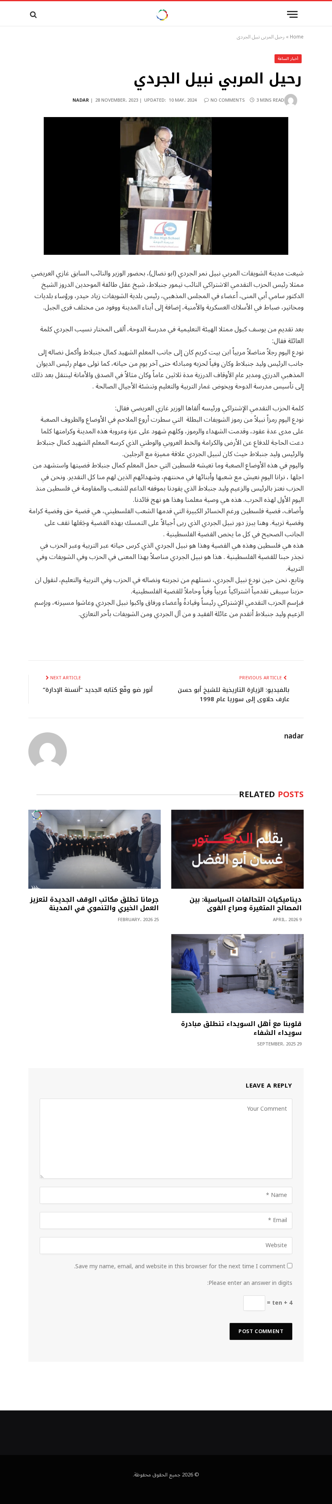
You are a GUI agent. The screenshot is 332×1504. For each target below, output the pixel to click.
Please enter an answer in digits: (249, 1283)
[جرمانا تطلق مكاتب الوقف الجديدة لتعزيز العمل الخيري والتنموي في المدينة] (94, 849)
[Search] (32, 14)
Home (297, 37)
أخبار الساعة (288, 58)
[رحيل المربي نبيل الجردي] (166, 186)
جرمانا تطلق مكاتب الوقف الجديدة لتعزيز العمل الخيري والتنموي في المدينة (94, 904)
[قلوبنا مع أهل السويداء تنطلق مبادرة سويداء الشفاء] (237, 973)
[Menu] (292, 14)
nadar (80, 100)
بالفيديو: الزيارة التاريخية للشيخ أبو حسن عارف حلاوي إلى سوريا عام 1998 (233, 694)
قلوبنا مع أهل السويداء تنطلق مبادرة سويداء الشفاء (241, 1028)
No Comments (228, 100)
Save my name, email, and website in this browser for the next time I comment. (179, 1266)
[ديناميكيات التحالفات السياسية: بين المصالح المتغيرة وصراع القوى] (237, 849)
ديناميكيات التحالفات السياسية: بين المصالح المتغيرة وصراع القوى (245, 904)
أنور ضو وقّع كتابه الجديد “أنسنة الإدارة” (98, 689)
